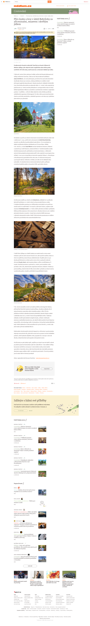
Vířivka (67, 608)
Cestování (24, 389)
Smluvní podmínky (34, 616)
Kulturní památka (17, 389)
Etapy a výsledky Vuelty (28, 597)
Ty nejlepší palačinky (49, 596)
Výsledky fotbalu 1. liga (39, 597)
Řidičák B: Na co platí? (70, 600)
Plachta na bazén (33, 608)
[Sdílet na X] (54, 383)
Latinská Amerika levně (60, 602)
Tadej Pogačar (27, 600)
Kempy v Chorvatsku (59, 596)
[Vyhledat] (49, 1)
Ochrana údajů (51, 616)
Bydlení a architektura (20, 512)
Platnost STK (68, 604)
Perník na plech (48, 604)
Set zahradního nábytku (55, 608)
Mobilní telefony (28, 610)
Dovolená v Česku (30, 389)
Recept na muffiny (48, 597)
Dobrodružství (31, 392)
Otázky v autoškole (69, 602)
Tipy (21, 391)
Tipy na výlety (34, 387)
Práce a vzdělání (18, 534)
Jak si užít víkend (24, 392)
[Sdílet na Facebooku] (52, 383)
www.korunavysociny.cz (42, 358)
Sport (15, 490)
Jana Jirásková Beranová (20, 554)
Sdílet (51, 28)
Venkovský (28, 387)
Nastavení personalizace (45, 618)
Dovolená (45, 389)
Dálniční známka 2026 (70, 597)
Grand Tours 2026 (27, 604)
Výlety (39, 387)
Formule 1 (36, 602)
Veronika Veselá (18, 509)
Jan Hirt (25, 599)
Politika (16, 523)
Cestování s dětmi (38, 389)
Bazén (28, 608)
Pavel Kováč (17, 498)
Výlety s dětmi (44, 387)
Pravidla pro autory (59, 616)
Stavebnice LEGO (35, 610)
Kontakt (45, 616)
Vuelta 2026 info (27, 596)
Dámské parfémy (42, 610)
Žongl (15, 487)
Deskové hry (53, 610)
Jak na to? (30, 410)
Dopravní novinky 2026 (70, 599)
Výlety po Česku (34, 391)
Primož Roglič (26, 602)
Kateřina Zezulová (18, 543)
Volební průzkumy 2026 (18, 597)
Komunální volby (17, 604)
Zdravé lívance (48, 599)
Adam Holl (16, 532)
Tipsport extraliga (38, 599)
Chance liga (37, 596)
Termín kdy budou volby (18, 600)
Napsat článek (46, 368)
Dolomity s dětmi (59, 604)
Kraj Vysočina (49, 391)
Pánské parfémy (69, 610)
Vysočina (44, 391)
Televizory (57, 610)
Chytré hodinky (63, 610)
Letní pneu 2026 (69, 596)
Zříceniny (42, 392)
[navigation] (1, 2)
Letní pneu (48, 610)
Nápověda (41, 616)
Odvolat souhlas (67, 616)
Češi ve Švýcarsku (59, 600)
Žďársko (39, 391)
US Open (36, 600)
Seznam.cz (86, 1)
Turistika (37, 392)
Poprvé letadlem (59, 597)
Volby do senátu (17, 602)
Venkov (23, 387)
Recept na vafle (48, 602)
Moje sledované (60, 5)
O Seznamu (26, 616)
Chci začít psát (72, 5)
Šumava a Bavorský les (60, 599)
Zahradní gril (62, 608)
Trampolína (39, 608)
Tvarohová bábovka (48, 600)
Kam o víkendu (17, 392)
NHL (36, 604)
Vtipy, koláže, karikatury (21, 501)
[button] (34, 47)
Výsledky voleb (16, 599)
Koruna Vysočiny (22, 28)
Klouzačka (48, 608)
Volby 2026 (16, 596)
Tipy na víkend (26, 391)
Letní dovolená (17, 391)
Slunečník (44, 608)
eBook (46, 28)
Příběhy (16, 546)
